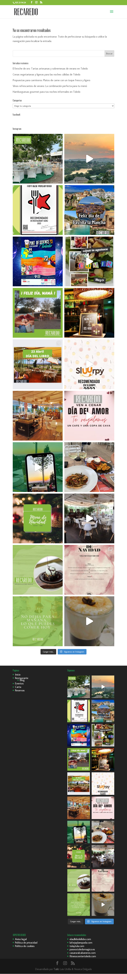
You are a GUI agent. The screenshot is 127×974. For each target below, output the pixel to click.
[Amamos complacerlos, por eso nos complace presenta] (89, 570)
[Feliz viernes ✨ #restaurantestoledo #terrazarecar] (38, 621)
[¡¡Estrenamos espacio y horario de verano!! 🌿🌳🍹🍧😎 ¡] (38, 159)
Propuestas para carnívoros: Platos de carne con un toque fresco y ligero (51, 80)
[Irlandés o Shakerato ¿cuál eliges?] (89, 621)
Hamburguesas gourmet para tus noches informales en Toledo (46, 91)
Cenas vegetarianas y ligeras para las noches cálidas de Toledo (46, 74)
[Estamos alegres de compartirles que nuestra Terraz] (89, 364)
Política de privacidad (26, 942)
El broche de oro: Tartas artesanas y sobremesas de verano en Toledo (50, 68)
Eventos (19, 683)
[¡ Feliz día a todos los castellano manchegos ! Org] (89, 210)
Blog (22, 680)
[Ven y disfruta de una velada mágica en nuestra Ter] (89, 416)
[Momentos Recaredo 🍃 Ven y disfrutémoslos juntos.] (89, 518)
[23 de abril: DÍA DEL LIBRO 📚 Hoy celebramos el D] (38, 364)
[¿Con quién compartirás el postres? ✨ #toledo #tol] (38, 570)
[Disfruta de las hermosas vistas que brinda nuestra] (38, 467)
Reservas (20, 690)
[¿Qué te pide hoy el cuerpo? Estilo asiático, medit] (89, 261)
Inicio (18, 674)
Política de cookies (25, 946)
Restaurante (21, 678)
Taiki (56, 969)
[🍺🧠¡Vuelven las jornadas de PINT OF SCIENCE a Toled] (38, 261)
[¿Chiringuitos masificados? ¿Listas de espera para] (89, 313)
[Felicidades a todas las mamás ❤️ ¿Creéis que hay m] (38, 313)
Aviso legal (21, 939)
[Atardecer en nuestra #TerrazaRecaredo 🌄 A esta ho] (89, 159)
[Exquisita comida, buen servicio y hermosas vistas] (89, 467)
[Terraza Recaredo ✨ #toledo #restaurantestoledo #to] (38, 416)
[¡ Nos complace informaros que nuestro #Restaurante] (38, 210)
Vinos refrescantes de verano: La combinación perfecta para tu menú (50, 86)
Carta (18, 687)
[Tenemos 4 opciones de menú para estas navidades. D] (38, 518)
